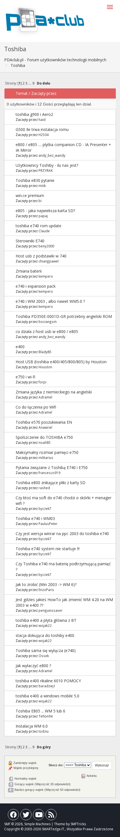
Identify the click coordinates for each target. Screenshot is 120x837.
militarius (46, 457)
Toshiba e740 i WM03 (35, 518)
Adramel (45, 397)
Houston (45, 367)
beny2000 (46, 246)
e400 (20, 346)
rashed (44, 488)
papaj (43, 216)
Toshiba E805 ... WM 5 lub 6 (40, 711)
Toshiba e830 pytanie (35, 180)
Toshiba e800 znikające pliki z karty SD (50, 482)
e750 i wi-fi (25, 376)
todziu (44, 731)
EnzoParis (46, 589)
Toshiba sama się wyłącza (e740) (46, 650)
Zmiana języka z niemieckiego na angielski (54, 392)
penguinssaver (51, 610)
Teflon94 (45, 716)
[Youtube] (38, 815)
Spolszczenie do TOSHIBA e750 (44, 437)
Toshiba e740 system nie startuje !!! (48, 548)
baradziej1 (47, 686)
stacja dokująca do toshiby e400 (45, 635)
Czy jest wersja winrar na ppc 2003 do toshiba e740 (62, 533)
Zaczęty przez (43, 93)
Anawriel (45, 427)
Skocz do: (56, 765)
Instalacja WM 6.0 (32, 726)
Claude (44, 231)
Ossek (44, 655)
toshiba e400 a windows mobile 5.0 (47, 695)
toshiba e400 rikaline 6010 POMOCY (48, 680)
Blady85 (45, 352)
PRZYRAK (46, 170)
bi (40, 200)
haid (42, 119)
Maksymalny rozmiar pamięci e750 (47, 452)
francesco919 (49, 472)
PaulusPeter (48, 523)
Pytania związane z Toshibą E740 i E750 (52, 467)
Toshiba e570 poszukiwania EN (44, 422)
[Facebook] (13, 815)
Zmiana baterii (29, 271)
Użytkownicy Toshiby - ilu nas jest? (47, 165)
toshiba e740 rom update (38, 225)
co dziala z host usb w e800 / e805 (47, 331)
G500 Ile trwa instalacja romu (42, 129)
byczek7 (45, 508)
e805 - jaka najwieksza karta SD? (45, 210)
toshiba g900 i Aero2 (34, 114)
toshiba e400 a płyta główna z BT (46, 620)
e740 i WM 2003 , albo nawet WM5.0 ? (50, 301)
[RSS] (51, 815)
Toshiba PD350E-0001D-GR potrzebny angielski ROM (64, 316)
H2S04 (44, 134)
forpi (42, 382)
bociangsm (48, 321)
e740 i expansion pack (36, 286)
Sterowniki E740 (30, 240)
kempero (46, 276)
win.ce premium (30, 195)
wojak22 (45, 625)
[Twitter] (26, 815)
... (30, 83)
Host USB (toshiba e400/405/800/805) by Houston (61, 361)
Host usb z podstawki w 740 (41, 256)
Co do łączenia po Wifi (36, 407)
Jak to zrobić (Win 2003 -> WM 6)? (46, 584)
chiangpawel (49, 261)
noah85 (45, 442)
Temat (22, 93)
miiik (42, 185)
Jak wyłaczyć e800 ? (33, 665)
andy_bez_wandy (52, 155)
